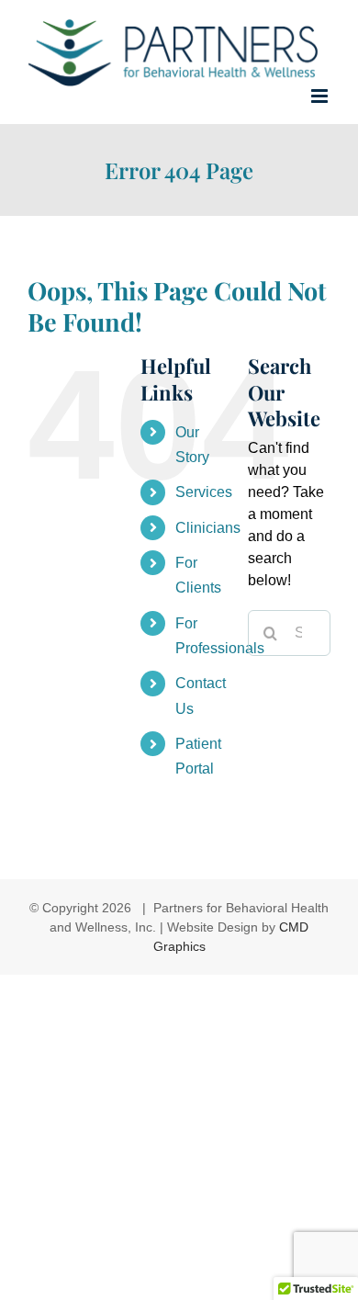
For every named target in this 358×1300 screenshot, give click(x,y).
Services (203, 492)
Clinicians (208, 528)
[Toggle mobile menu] (320, 96)
